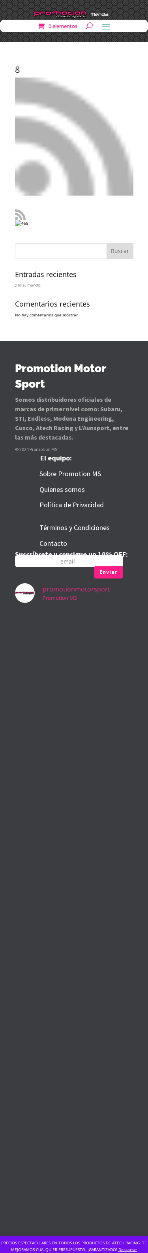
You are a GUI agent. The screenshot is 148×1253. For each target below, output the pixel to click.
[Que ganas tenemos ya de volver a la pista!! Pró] (74, 714)
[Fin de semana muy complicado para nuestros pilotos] (74, 782)
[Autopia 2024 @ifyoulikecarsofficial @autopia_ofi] (74, 1193)
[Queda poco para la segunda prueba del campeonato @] (74, 851)
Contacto (53, 543)
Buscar (120, 251)
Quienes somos (62, 489)
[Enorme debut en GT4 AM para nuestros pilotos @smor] (74, 988)
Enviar (108, 571)
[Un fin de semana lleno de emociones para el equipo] (74, 645)
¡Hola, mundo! (28, 285)
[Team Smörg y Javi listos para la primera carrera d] (74, 1056)
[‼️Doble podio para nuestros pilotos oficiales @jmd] (74, 919)
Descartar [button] (127, 1249)
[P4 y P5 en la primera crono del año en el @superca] (74, 1125)
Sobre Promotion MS (70, 473)
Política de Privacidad (71, 504)
